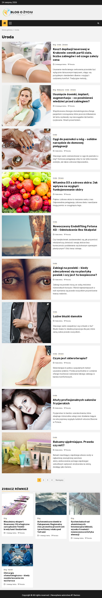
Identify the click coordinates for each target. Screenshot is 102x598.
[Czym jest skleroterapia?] (26, 366)
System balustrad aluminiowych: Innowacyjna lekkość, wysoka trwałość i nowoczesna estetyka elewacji (82, 528)
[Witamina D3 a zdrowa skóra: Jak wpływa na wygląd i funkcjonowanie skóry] (26, 192)
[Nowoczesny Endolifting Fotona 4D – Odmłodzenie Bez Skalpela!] (26, 235)
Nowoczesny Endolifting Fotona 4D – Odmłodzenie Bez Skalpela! (75, 228)
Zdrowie (65, 45)
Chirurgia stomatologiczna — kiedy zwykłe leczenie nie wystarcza (17, 577)
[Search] (98, 23)
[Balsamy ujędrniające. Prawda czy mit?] (26, 452)
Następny (59, 480)
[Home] (4, 23)
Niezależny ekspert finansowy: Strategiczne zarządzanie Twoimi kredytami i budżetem (16, 526)
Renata (72, 64)
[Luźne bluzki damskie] (26, 322)
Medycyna (60, 90)
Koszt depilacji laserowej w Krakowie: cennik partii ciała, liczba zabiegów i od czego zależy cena (75, 54)
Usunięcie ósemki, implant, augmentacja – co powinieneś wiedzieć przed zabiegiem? (73, 98)
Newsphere (56, 595)
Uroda (59, 45)
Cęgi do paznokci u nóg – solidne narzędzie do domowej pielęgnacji (75, 143)
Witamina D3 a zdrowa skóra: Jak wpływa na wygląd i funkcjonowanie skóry (75, 186)
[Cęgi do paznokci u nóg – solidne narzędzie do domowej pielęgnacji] (26, 149)
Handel (10, 570)
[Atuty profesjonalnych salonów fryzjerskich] (26, 409)
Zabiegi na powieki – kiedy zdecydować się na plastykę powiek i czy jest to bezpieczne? (75, 271)
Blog (54, 45)
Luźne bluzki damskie (67, 316)
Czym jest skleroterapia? (70, 358)
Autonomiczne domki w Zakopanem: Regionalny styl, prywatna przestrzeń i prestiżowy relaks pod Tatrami (50, 527)
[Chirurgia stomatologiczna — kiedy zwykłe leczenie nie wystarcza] (17, 555)
